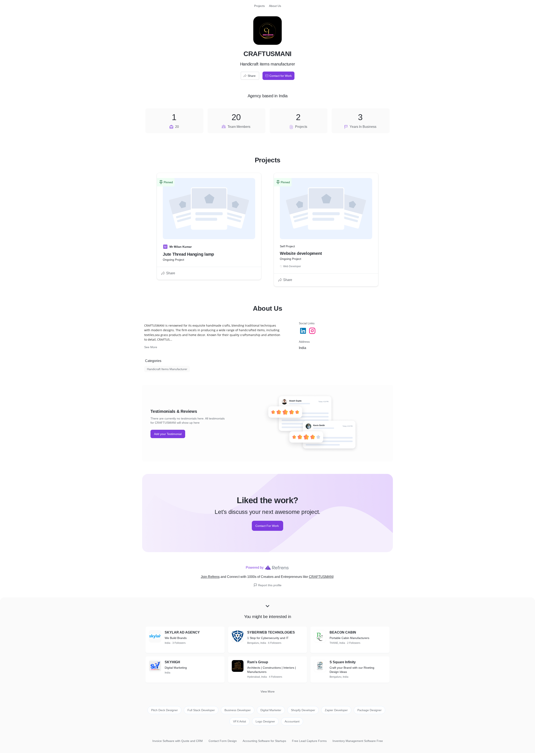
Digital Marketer (270, 710)
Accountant (292, 721)
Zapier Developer (336, 710)
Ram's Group (257, 662)
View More (268, 691)
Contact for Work (280, 75)
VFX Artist (239, 721)
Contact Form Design (223, 741)
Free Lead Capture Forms (309, 741)
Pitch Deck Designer (164, 710)
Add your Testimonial (168, 434)
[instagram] (312, 331)
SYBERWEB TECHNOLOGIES (271, 632)
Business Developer (237, 710)
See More (150, 347)
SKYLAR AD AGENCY (182, 632)
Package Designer (369, 710)
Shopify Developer (303, 710)
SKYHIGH (172, 662)
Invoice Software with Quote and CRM (177, 741)
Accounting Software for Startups (264, 741)
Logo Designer (265, 721)
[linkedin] (303, 331)
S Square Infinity (343, 662)
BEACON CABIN (343, 632)
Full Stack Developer (201, 710)
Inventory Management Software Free (357, 741)
